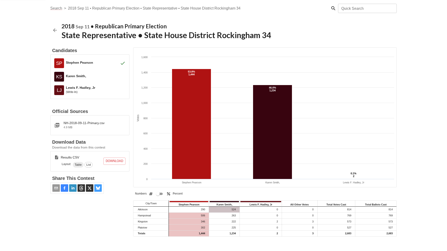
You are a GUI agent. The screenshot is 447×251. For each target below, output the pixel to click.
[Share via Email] (56, 188)
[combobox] (367, 8)
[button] (78, 165)
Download (114, 161)
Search (56, 8)
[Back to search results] (55, 30)
